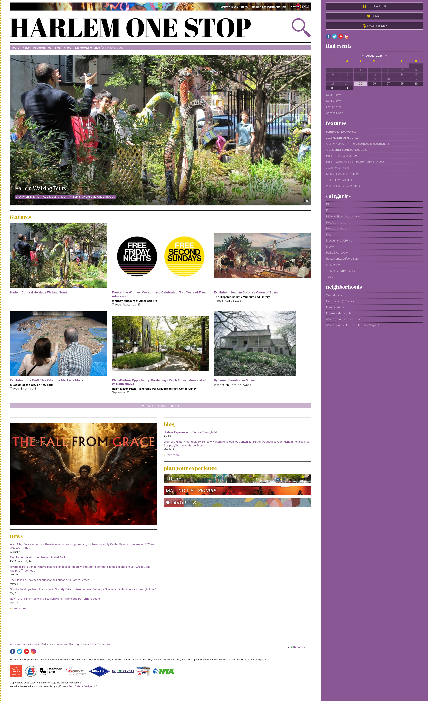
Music (330, 246)
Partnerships (48, 644)
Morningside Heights (339, 313)
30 (332, 88)
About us (15, 644)
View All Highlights (160, 406)
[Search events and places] (288, 27)
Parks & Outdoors (337, 252)
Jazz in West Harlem (338, 167)
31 (346, 88)
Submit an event (31, 644)
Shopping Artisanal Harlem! (342, 173)
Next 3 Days (333, 95)
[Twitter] (19, 651)
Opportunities (42, 47)
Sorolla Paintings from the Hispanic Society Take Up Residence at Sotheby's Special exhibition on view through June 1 (83, 589)
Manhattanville (335, 307)
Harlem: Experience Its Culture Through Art (190, 432)
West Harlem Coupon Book (343, 185)
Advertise (62, 644)
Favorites (181, 503)
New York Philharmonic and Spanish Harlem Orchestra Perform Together (55, 598)
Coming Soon (334, 113)
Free (329, 210)
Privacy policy (88, 644)
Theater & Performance (340, 270)
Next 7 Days (333, 101)
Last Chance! (334, 107)
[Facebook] (12, 651)
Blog (58, 47)
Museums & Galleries (339, 240)
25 (360, 83)
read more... (20, 608)
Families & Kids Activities (341, 131)
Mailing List (191, 490)
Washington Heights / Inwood (344, 319)
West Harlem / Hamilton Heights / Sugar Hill (353, 325)
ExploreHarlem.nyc (99, 47)
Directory (74, 644)
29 (415, 83)
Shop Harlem (334, 264)
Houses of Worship (338, 228)
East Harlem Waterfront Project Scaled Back (38, 557)
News (26, 47)
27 (388, 83)
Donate (374, 16)
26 (374, 83)
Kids (328, 234)
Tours (15, 47)
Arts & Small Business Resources (346, 149)
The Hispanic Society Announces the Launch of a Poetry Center (49, 580)
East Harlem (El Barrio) (340, 301)
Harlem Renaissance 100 (341, 155)
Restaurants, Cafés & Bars (342, 258)
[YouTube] (26, 651)
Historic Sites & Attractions (343, 216)
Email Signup (374, 26)
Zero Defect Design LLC (83, 686)
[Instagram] (33, 651)
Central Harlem (335, 295)
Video (67, 47)
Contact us (104, 644)
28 (402, 83)
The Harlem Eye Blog (339, 179)
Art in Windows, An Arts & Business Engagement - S (358, 143)
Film (328, 204)
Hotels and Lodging (338, 222)
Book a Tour (374, 6)
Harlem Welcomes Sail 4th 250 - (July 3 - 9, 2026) (356, 161)
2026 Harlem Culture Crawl (342, 137)
